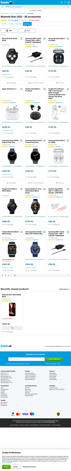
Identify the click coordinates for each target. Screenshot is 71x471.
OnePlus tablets (53, 379)
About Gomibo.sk (14, 425)
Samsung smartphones (30, 374)
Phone (6, 13)
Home (2, 13)
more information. (51, 422)
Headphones (4, 394)
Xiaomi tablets (52, 376)
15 (14, 275)
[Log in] (61, 2)
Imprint (26, 425)
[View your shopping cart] (68, 2)
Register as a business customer (56, 389)
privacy (62, 461)
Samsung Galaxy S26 (6, 376)
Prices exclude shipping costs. (51, 420)
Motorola (12, 13)
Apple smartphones (29, 373)
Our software (4, 404)
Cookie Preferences (34, 425)
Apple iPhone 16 (4, 374)
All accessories (30, 13)
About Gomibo (4, 402)
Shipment (27, 392)
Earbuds (3, 392)
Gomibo (3, 400)
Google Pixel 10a (5, 379)
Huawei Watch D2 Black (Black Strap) (10, 233)
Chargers (3, 391)
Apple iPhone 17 (4, 373)
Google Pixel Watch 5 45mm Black (9, 190)
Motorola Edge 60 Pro (6, 381)
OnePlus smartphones (30, 376)
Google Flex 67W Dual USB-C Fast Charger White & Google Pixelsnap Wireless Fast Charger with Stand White (56, 93)
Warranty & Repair (29, 395)
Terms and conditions (45, 425)
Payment (27, 387)
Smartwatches (4, 395)
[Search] (68, 6)
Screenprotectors (5, 389)
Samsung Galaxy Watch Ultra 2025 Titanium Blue (34, 233)
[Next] (68, 275)
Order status (28, 389)
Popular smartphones (8, 371)
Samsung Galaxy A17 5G (6, 382)
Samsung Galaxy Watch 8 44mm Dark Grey (33, 141)
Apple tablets (52, 373)
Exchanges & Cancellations (31, 394)
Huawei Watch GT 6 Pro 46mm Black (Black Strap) (33, 191)
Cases (2, 387)
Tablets (52, 371)
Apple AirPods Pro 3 (9, 89)
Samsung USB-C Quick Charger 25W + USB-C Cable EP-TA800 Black (56, 233)
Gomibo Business (53, 387)
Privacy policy (4, 405)
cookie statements (7, 462)
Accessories (5, 385)
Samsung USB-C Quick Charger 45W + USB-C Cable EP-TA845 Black (33, 40)
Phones (27, 371)
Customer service (31, 385)
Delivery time (28, 391)
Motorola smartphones (30, 378)
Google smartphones (30, 379)
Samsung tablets (53, 374)
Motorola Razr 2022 (20, 13)
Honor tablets (52, 378)
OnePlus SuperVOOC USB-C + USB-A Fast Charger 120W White (55, 191)
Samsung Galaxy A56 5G (6, 378)
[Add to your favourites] (21, 39)
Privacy (22, 425)
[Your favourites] (65, 2)
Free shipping (10, 77)
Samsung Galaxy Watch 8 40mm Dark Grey (10, 141)
